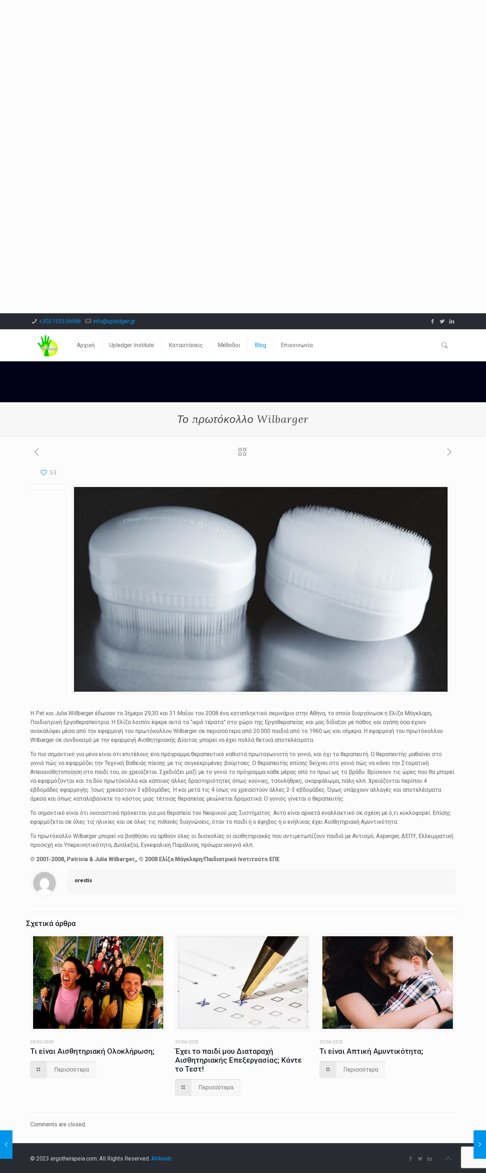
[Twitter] (442, 321)
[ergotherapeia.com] (48, 345)
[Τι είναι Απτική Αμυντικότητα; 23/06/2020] (6, 1144)
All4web (161, 1158)
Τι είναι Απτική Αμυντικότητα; (371, 1051)
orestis (83, 880)
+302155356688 (60, 321)
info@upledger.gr (114, 321)
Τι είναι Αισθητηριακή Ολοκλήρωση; (92, 1051)
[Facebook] (433, 321)
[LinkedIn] (452, 321)
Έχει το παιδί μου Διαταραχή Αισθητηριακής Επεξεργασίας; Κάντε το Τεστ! (238, 1060)
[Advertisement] (213, 50)
